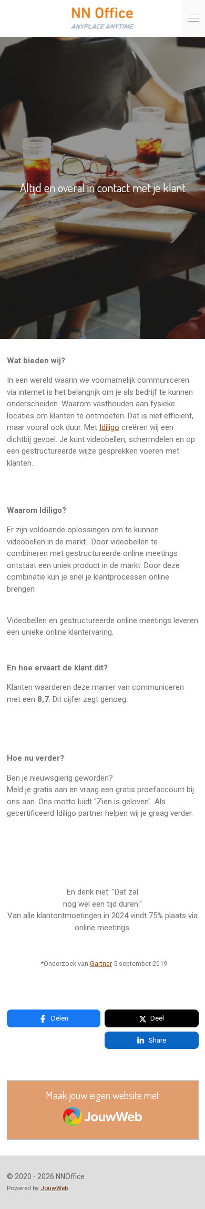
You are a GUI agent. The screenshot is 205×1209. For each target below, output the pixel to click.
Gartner (101, 964)
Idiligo (109, 427)
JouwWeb (54, 1188)
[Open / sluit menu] (193, 18)
